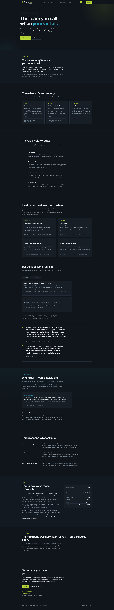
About (69, 2)
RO (83, 2)
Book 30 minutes (25, 37)
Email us (25, 586)
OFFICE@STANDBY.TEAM (27, 591)
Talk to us (89, 2)
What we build (36, 37)
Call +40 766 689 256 (36, 586)
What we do (44, 2)
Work (57, 2)
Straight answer (63, 2)
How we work (51, 2)
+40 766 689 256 (26, 593)
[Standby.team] (27, 2)
